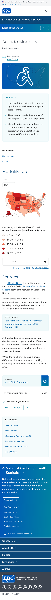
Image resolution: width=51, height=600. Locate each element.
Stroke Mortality (11, 452)
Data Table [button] (10, 261)
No (27, 407)
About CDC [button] (8, 548)
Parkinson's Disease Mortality (16, 446)
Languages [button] (8, 562)
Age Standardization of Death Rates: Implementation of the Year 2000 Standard (23, 324)
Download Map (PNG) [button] (21, 268)
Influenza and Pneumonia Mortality (18, 436)
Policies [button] (6, 554)
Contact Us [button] (8, 540)
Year (4, 179)
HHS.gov (6, 594)
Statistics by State (11, 526)
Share (44, 393)
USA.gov (16, 594)
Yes (6, 407)
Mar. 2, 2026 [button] (12, 59)
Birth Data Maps (10, 512)
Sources (5, 162)
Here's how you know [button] (11, 4)
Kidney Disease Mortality (14, 441)
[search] (46, 11)
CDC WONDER (14, 283)
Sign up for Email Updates (18, 533)
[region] (25, 222)
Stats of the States (12, 28)
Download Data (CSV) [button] (40, 268)
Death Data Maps (11, 425)
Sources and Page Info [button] (17, 393)
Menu (43, 28)
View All (9, 500)
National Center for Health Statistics (22, 19)
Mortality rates (8, 156)
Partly (17, 407)
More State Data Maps (13, 521)
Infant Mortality (11, 431)
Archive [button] (6, 568)
